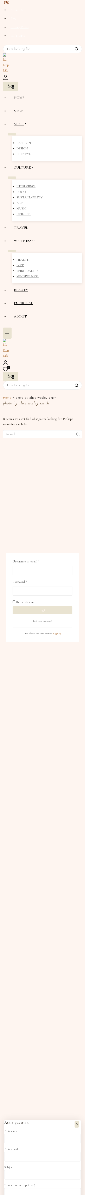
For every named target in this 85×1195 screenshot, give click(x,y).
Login (43, 610)
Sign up (57, 633)
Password (25, 581)
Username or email (32, 561)
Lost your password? (42, 620)
